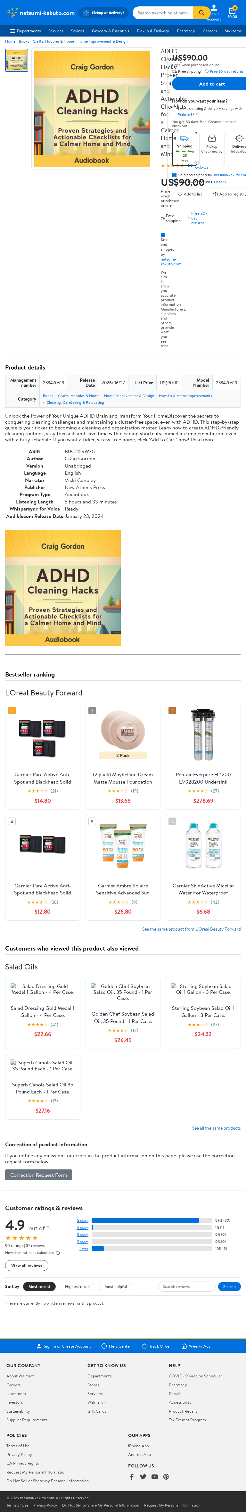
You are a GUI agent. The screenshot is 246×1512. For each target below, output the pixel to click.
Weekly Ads (199, 1346)
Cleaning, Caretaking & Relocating (75, 402)
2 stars (82, 1241)
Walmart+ (96, 1402)
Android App (139, 1454)
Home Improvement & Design (102, 41)
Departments (29, 31)
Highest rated (77, 1286)
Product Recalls (183, 1411)
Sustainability (18, 1411)
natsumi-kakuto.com (171, 261)
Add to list (193, 193)
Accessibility (180, 1402)
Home (10, 41)
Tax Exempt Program (187, 1420)
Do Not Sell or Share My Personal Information (47, 1480)
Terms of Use (18, 1446)
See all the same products (216, 1128)
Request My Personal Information (36, 1472)
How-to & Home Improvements (185, 395)
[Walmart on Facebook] (131, 1477)
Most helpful (115, 1286)
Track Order (160, 1346)
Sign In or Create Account (67, 1346)
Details (220, 182)
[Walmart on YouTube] (154, 1477)
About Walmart (20, 1376)
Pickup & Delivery (153, 31)
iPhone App (138, 1446)
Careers (210, 31)
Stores (93, 1385)
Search (229, 1286)
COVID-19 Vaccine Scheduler (195, 1376)
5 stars (82, 1220)
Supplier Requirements (26, 1420)
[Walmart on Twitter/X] (143, 1477)
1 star (83, 1248)
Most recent (39, 1286)
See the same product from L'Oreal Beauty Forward (191, 929)
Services (55, 31)
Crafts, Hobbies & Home (53, 41)
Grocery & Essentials (110, 31)
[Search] (202, 12)
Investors (14, 1402)
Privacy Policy (19, 1454)
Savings (77, 31)
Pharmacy (186, 31)
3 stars (82, 1234)
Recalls (175, 1393)
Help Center (120, 1346)
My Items (233, 31)
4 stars (82, 1227)
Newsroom (16, 1393)
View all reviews (26, 1265)
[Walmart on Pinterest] (166, 1477)
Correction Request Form (38, 1174)
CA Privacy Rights (22, 1463)
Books (24, 41)
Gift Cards (96, 1411)
